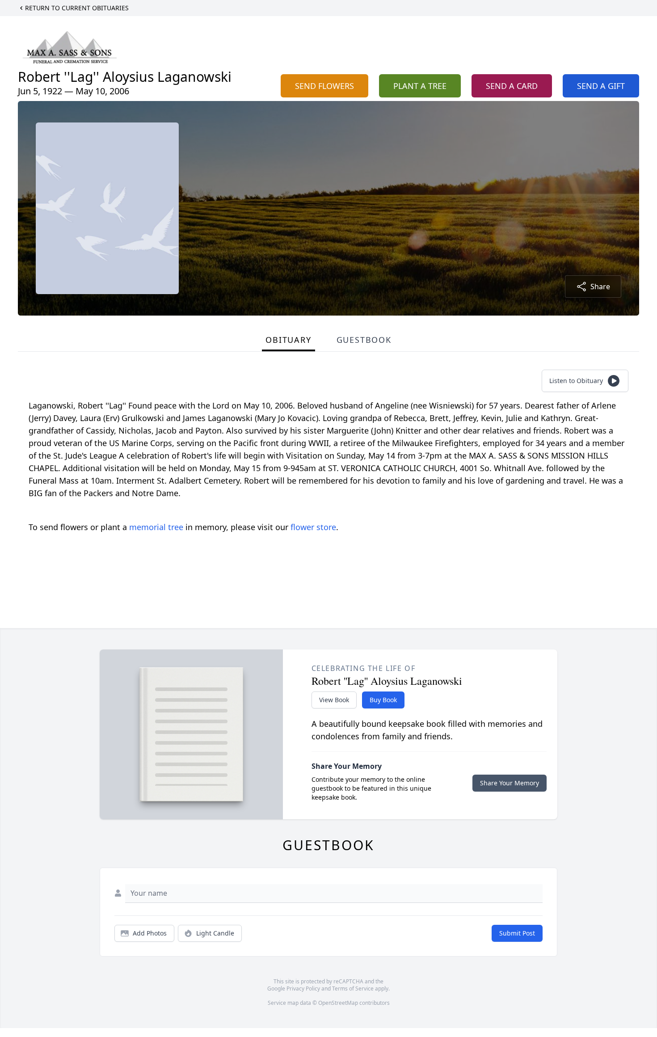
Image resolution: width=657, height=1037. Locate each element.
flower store (313, 527)
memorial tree (156, 527)
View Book (334, 700)
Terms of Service (353, 988)
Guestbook (364, 339)
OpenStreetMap (338, 1003)
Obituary (288, 339)
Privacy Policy (303, 988)
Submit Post (517, 933)
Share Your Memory (509, 783)
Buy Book (383, 700)
